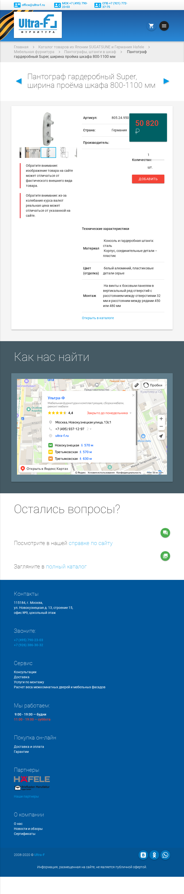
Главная (21, 47)
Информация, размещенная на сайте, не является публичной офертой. (92, 867)
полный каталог (66, 566)
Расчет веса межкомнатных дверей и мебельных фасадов (59, 687)
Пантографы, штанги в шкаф (90, 52)
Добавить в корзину (148, 180)
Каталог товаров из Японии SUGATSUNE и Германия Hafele (91, 47)
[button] (72, 116)
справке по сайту (91, 543)
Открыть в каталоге (98, 318)
